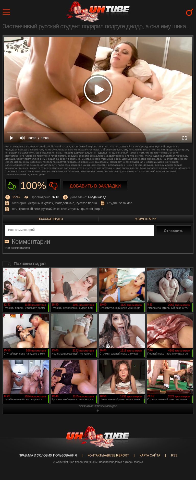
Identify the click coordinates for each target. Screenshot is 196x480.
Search (189, 12)
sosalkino (125, 203)
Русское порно (86, 203)
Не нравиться (53, 186)
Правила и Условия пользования (48, 455)
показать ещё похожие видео (98, 406)
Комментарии (145, 218)
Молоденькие (64, 203)
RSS (174, 455)
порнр (98, 209)
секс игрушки (70, 209)
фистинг (87, 209)
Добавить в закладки (95, 186)
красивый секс (29, 209)
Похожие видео (50, 218)
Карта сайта (150, 455)
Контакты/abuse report (108, 455)
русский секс (50, 209)
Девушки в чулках (40, 203)
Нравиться (12, 186)
